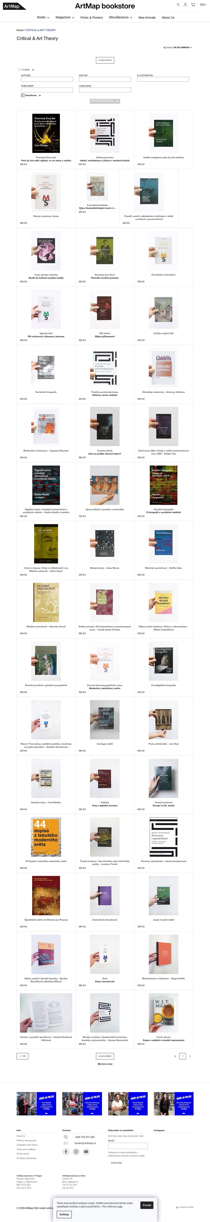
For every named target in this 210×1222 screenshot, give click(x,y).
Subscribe (116, 1163)
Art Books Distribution (26, 1158)
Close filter (105, 60)
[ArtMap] (14, 6)
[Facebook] (65, 1151)
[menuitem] (43, 17)
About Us (21, 1136)
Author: (26, 75)
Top (24, 1056)
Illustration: (145, 75)
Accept (147, 1205)
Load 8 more (105, 1056)
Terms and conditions (26, 1149)
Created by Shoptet (186, 1207)
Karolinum (33, 95)
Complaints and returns (27, 1145)
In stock (28, 69)
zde (120, 1206)
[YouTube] (86, 1151)
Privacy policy (23, 1154)
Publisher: (27, 86)
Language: (85, 86)
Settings (64, 1214)
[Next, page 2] (183, 1056)
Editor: (83, 75)
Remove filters (102, 101)
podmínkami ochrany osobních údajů (126, 1155)
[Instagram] (76, 1151)
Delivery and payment (26, 1140)
